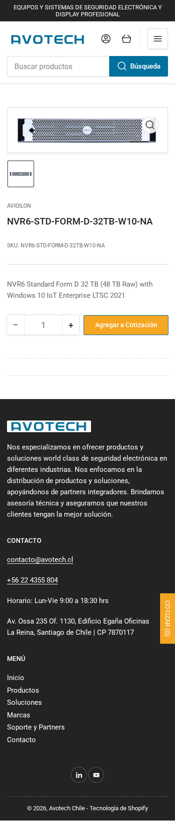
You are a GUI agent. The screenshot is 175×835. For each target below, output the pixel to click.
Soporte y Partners (36, 727)
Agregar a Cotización (126, 325)
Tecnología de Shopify (119, 808)
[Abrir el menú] (157, 38)
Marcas (18, 715)
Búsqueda (145, 66)
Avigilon (19, 206)
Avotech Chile (67, 808)
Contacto (21, 740)
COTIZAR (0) (167, 619)
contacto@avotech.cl (40, 559)
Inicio (15, 678)
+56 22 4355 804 (32, 580)
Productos (23, 690)
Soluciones (24, 702)
